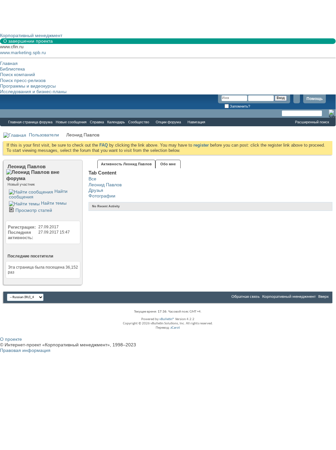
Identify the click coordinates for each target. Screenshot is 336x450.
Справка (97, 122)
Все (92, 178)
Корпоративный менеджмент (289, 297)
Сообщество (138, 122)
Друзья (96, 190)
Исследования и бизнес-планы (33, 91)
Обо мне (168, 164)
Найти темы (53, 203)
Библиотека (12, 69)
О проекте (11, 339)
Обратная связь (245, 297)
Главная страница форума (30, 122)
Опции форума (168, 122)
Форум (13, 113)
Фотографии (102, 195)
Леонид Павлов (105, 184)
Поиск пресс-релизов (23, 80)
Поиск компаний (17, 74)
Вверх (323, 297)
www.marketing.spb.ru (23, 52)
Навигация (196, 122)
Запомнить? (239, 106)
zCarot (175, 328)
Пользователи (44, 134)
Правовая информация (25, 350)
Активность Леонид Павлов (126, 164)
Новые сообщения (71, 122)
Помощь (314, 98)
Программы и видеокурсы (28, 86)
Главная (9, 63)
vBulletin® (166, 319)
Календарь (116, 122)
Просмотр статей (33, 210)
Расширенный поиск (312, 122)
